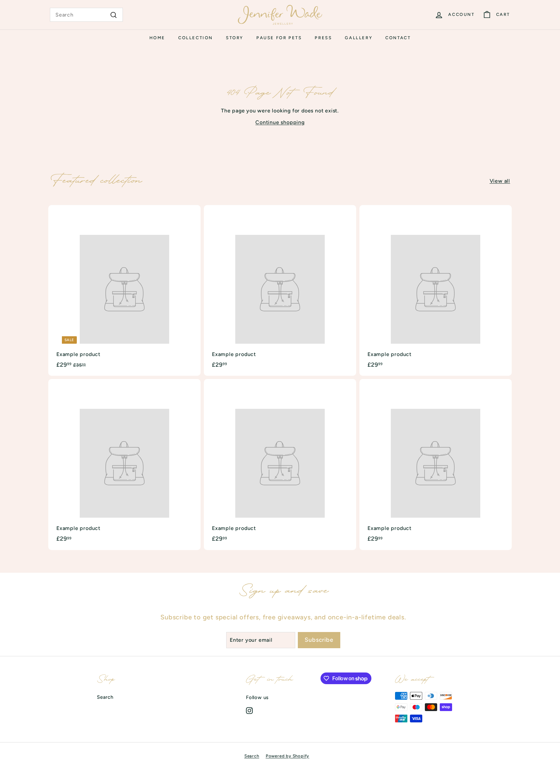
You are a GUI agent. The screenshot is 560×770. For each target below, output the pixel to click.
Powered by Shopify (287, 755)
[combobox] (86, 15)
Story (234, 37)
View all (500, 181)
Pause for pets (279, 37)
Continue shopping (280, 122)
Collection (195, 37)
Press (323, 37)
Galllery (358, 37)
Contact (398, 37)
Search (105, 697)
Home (157, 37)
